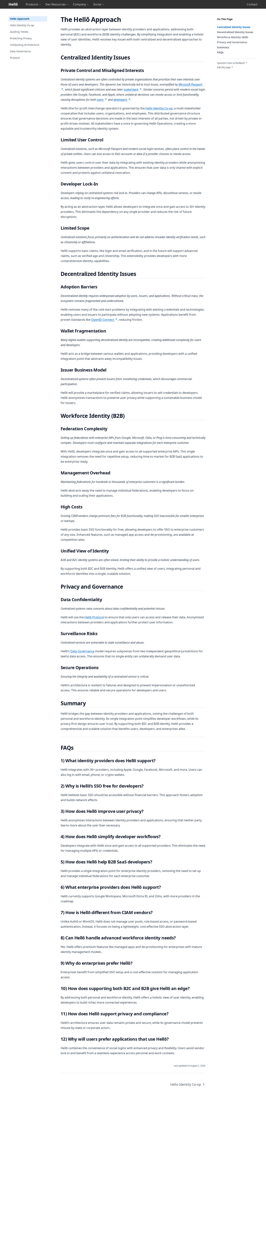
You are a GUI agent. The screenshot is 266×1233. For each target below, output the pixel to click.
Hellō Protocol (94, 617)
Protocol (15, 57)
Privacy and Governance (232, 42)
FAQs (220, 52)
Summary (223, 47)
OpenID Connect (102, 320)
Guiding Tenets (19, 31)
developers (120, 100)
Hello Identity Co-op (22, 25)
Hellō (13, 4)
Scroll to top (223, 71)
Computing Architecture (24, 44)
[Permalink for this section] (124, 19)
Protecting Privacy (21, 38)
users (100, 100)
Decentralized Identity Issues (235, 32)
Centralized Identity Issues (233, 27)
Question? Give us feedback (231, 63)
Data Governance (20, 51)
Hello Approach (19, 18)
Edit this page (224, 67)
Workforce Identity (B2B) (232, 37)
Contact (252, 4)
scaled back (131, 89)
